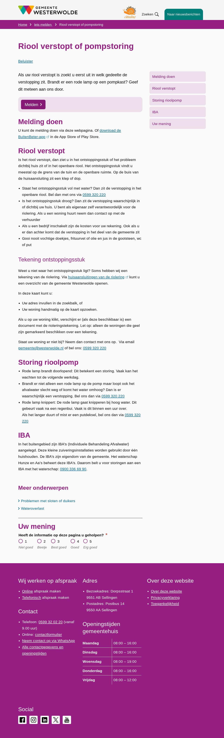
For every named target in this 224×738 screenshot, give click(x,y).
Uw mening (161, 124)
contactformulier (48, 634)
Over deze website (166, 591)
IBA (155, 112)
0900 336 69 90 (73, 469)
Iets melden (43, 24)
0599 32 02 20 (50, 622)
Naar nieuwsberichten (183, 14)
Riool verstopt (163, 88)
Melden (31, 104)
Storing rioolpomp (167, 100)
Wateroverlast (32, 508)
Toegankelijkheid (165, 604)
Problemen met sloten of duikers (48, 501)
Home (22, 24)
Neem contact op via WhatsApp (48, 641)
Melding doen (163, 77)
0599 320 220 (94, 195)
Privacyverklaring (165, 597)
